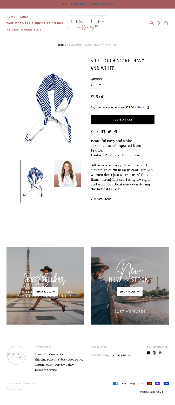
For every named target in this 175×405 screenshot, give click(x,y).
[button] (159, 23)
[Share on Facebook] (103, 131)
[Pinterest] (160, 353)
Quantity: (97, 78)
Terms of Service (46, 369)
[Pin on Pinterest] (116, 131)
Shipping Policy (45, 359)
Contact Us (56, 354)
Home (10, 16)
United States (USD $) (152, 391)
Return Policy (44, 364)
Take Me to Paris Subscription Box (34, 23)
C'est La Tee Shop (26, 383)
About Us (41, 354)
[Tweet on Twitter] (109, 131)
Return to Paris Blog (24, 29)
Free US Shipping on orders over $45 (87, 4)
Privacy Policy (64, 364)
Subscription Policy (70, 359)
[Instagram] (154, 353)
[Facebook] (148, 353)
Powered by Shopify (15, 389)
